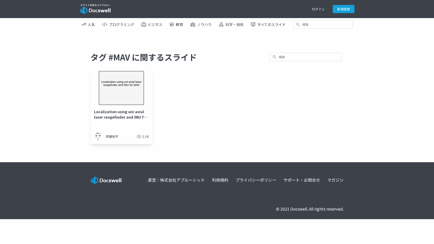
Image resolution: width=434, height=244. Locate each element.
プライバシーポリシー (256, 180)
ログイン (318, 9)
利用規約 (220, 180)
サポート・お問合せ (301, 180)
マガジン (335, 180)
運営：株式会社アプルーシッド (176, 180)
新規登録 (343, 9)
